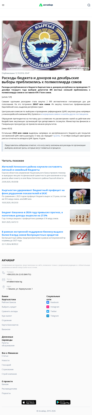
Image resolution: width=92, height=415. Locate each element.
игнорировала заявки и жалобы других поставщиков (64, 114)
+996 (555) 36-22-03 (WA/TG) (19, 274)
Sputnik (56, 136)
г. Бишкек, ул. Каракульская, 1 (20, 289)
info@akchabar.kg (14, 281)
